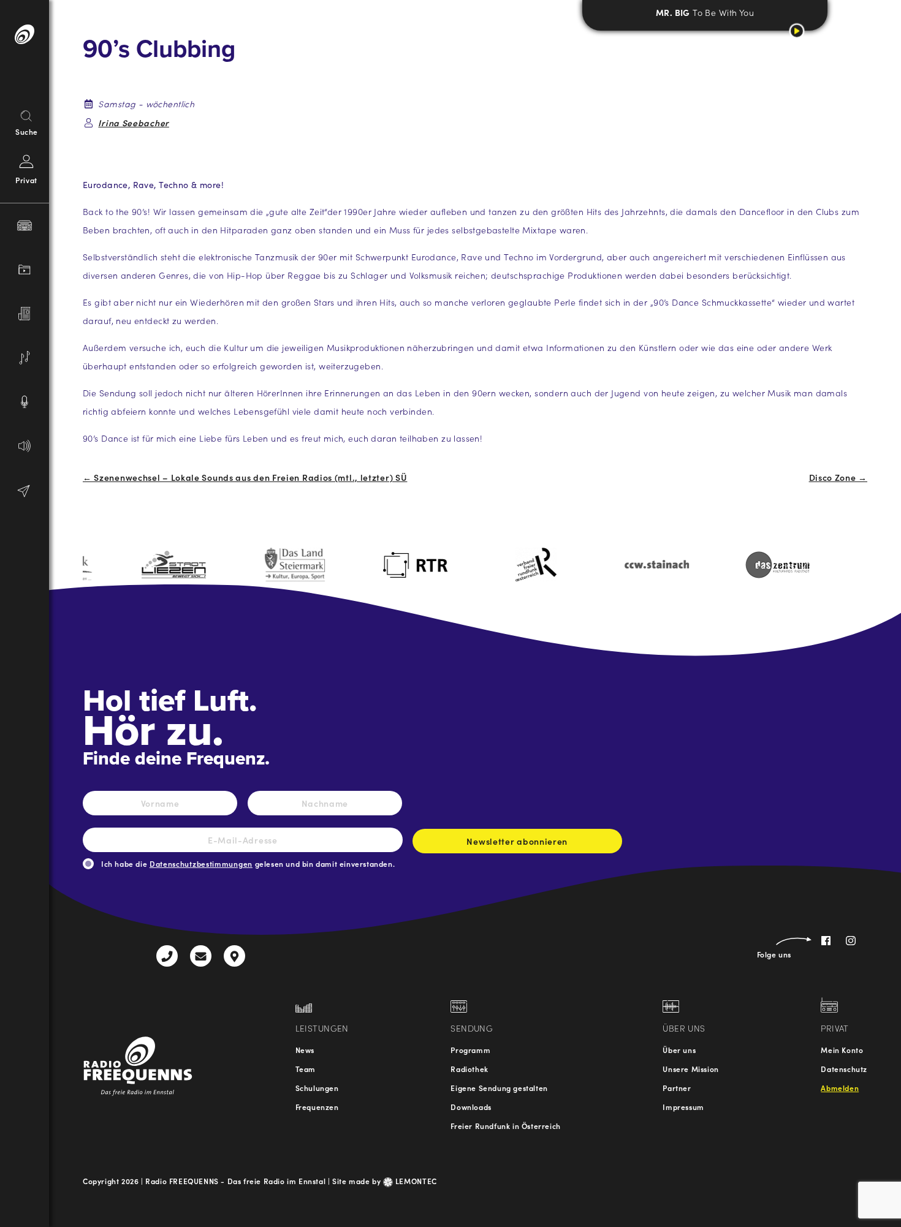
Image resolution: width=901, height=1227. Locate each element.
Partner (677, 1087)
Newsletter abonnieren (517, 841)
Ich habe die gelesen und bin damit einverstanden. (248, 863)
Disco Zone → (838, 477)
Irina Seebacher (133, 122)
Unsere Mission (690, 1068)
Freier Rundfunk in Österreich (505, 1125)
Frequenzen (317, 1106)
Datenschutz (844, 1068)
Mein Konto (842, 1049)
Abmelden (840, 1087)
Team (305, 1068)
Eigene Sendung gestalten (498, 1087)
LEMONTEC (415, 1181)
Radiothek (469, 1068)
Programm (470, 1049)
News (304, 1049)
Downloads (470, 1106)
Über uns (679, 1049)
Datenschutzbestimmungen (201, 863)
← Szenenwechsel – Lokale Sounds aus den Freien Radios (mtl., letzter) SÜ (245, 477)
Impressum (683, 1106)
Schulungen (317, 1087)
